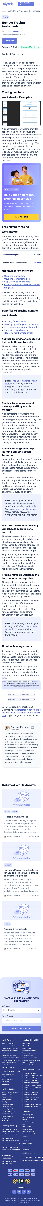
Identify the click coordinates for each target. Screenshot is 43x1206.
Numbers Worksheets (30, 47)
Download (9, 41)
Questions (5, 1082)
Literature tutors (28, 1062)
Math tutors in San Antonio (31, 1087)
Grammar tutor (27, 1055)
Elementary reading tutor (10, 1131)
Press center (26, 1127)
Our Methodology (28, 1122)
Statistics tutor (7, 1118)
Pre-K (5, 17)
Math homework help (9, 1062)
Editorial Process (28, 1131)
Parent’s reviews (28, 1117)
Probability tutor (7, 1114)
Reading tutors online (9, 1129)
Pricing (24, 1119)
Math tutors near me (29, 1073)
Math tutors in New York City (32, 1075)
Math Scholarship (8, 1065)
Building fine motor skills (16, 321)
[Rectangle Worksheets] (21, 814)
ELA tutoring (26, 1043)
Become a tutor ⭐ (28, 1134)
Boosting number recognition (18, 333)
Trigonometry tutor (8, 1111)
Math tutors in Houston (30, 1092)
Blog (24, 1124)
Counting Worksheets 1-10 (17, 279)
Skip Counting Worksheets (17, 281)
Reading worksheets (9, 1161)
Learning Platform (10, 11)
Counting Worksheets (14, 276)
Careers (25, 1136)
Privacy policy (27, 1143)
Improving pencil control (16, 330)
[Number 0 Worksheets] (21, 926)
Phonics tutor (27, 1046)
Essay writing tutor (29, 1065)
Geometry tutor (7, 1099)
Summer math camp (9, 1067)
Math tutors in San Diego (30, 1080)
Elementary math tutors (10, 1046)
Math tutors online (8, 1043)
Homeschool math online (10, 1058)
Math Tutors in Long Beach (31, 1104)
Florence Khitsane (12, 31)
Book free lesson (26, 4)
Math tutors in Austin (29, 1094)
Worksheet (25, 11)
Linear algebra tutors (9, 1109)
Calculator (5, 1084)
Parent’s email (7, 1016)
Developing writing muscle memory (21, 324)
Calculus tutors (7, 1106)
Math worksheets (8, 1074)
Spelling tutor (27, 1048)
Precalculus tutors (8, 1104)
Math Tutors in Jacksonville (31, 1102)
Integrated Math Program (10, 1092)
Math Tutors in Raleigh (30, 1106)
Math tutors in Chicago (30, 1078)
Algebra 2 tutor (7, 1097)
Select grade (9, 1010)
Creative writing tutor (29, 1058)
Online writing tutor (29, 1050)
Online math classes (9, 1055)
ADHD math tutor (7, 1116)
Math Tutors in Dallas (29, 1099)
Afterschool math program (11, 1060)
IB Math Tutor (6, 1121)
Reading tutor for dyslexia (31, 1060)
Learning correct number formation (21, 327)
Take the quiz (21, 217)
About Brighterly (28, 1115)
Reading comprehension (10, 1140)
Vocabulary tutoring (29, 1053)
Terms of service (28, 1146)
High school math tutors (10, 1050)
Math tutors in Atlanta (29, 1090)
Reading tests (7, 1163)
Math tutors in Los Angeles (31, 1085)
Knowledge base (7, 1079)
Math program (7, 1053)
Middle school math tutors (11, 1048)
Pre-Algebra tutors (8, 1102)
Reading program (8, 1138)
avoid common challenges (22, 509)
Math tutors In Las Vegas (31, 1082)
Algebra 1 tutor (7, 1094)
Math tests (5, 1077)
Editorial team (27, 1129)
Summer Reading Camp (10, 1147)
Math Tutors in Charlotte (30, 1097)
